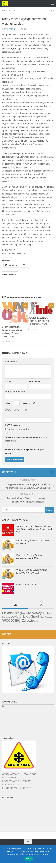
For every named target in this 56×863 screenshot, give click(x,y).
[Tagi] (15, 605)
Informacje (9, 11)
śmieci (36, 621)
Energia (25, 613)
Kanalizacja (35, 613)
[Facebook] (52, 472)
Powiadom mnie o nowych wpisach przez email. (25, 451)
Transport (48, 617)
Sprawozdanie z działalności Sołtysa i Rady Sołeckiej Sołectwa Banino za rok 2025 (34, 529)
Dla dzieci (8, 613)
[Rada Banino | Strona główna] (6, 3)
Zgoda (29, 859)
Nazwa (9, 381)
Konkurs (47, 613)
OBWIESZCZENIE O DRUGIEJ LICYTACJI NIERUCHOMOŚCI (38, 321)
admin (12, 29)
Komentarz (11, 361)
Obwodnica (6, 617)
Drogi (18, 613)
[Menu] (52, 3)
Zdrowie (28, 620)
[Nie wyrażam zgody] (52, 853)
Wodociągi (11, 620)
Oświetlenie (18, 616)
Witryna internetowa (15, 391)
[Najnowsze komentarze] (41, 605)
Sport (35, 616)
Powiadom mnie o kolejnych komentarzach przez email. (26, 439)
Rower (28, 617)
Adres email (35, 381)
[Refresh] (26, 410)
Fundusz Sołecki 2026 (26, 584)
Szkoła (41, 617)
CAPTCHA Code (12, 425)
